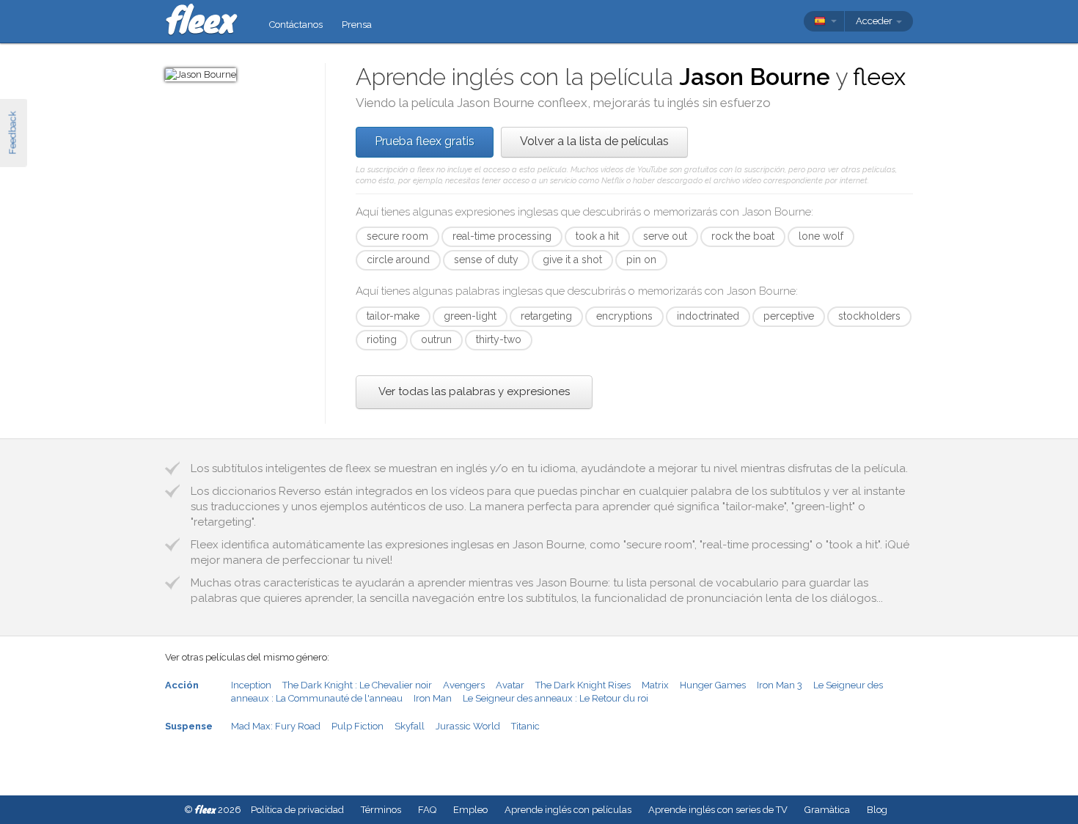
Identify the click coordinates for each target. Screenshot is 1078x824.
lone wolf (821, 236)
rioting (382, 339)
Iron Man (433, 698)
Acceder (875, 20)
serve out (665, 236)
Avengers (464, 685)
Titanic (525, 726)
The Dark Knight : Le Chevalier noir (357, 685)
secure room (397, 236)
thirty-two (498, 339)
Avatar (510, 685)
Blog (877, 809)
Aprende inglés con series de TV (718, 809)
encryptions (624, 316)
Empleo (470, 809)
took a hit (597, 236)
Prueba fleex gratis (424, 141)
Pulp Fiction (357, 726)
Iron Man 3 (779, 685)
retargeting (546, 316)
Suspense (189, 726)
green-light (470, 316)
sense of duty (486, 259)
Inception (251, 685)
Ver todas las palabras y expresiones (474, 391)
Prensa (357, 24)
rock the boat (742, 236)
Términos (381, 809)
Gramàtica (827, 809)
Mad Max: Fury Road (275, 726)
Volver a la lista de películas (594, 141)
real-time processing (501, 236)
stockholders (869, 316)
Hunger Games (713, 685)
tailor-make (393, 316)
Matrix (655, 685)
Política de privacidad (297, 809)
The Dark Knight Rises (583, 685)
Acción (182, 685)
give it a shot (572, 259)
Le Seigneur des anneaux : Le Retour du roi (555, 698)
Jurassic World (468, 726)
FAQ (427, 809)
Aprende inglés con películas (568, 809)
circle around (398, 259)
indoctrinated (708, 316)
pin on (641, 259)
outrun (436, 339)
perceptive (788, 316)
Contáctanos (296, 24)
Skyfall (410, 726)
